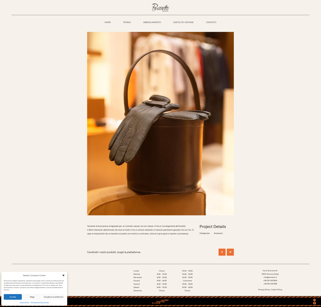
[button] (63, 275)
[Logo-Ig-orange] (314, 299)
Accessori (218, 233)
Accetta (13, 297)
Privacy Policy (264, 289)
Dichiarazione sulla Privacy (39, 302)
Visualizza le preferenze (53, 297)
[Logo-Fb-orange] (314, 302)
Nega (32, 297)
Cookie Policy (24, 302)
